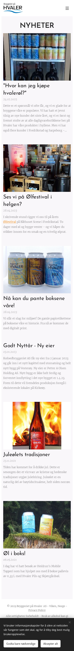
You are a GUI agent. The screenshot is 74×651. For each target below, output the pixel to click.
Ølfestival (9, 222)
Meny (67, 8)
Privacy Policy (37, 610)
